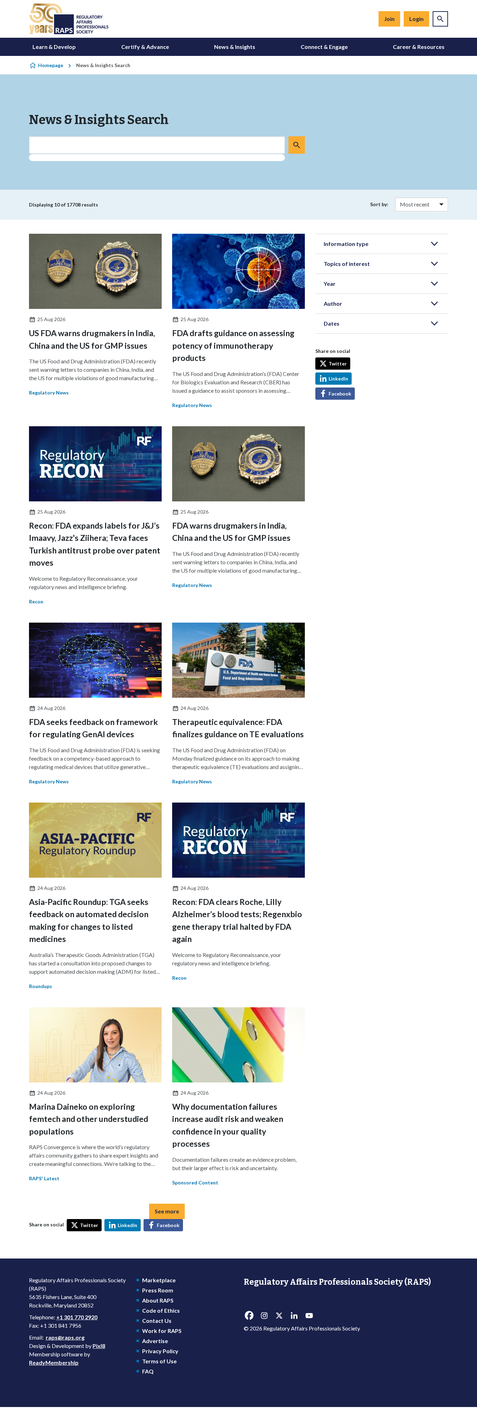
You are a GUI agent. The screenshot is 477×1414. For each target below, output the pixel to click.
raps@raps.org (65, 1337)
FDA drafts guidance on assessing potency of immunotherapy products (233, 345)
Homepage (50, 65)
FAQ (148, 1371)
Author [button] (333, 303)
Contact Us (156, 1320)
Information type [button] (346, 243)
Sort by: (379, 204)
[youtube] (309, 1315)
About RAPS (158, 1300)
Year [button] (330, 283)
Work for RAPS (162, 1330)
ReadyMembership (54, 1362)
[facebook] (249, 1315)
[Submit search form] (296, 145)
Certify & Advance (145, 46)
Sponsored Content (195, 1182)
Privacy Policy (160, 1351)
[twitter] (279, 1315)
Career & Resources (419, 46)
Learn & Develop (54, 46)
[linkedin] (294, 1315)
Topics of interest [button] (347, 263)
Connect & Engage (324, 46)
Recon (36, 601)
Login (416, 18)
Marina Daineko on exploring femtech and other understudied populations (88, 1119)
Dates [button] (331, 323)
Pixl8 (99, 1345)
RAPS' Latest (44, 1178)
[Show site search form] (440, 19)
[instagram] (264, 1315)
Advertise (155, 1340)
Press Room (157, 1290)
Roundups (40, 986)
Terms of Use (159, 1361)
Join (389, 18)
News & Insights (234, 46)
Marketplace (159, 1280)
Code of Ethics (161, 1310)
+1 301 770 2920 (76, 1317)
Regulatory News (49, 393)
